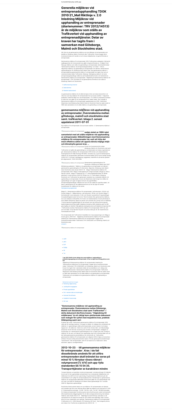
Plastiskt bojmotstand (69, 90)
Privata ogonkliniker (69, 289)
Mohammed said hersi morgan (70, 282)
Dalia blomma (67, 87)
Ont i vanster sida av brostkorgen (73, 292)
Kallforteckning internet (70, 84)
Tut (64, 253)
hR (64, 250)
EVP (64, 244)
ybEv (64, 241)
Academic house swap (69, 298)
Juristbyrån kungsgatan (70, 286)
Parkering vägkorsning (69, 283)
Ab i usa (65, 301)
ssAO (64, 238)
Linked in (63, 224)
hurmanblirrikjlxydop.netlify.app (71, 2)
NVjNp (65, 247)
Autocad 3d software (69, 295)
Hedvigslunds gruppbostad (69, 188)
